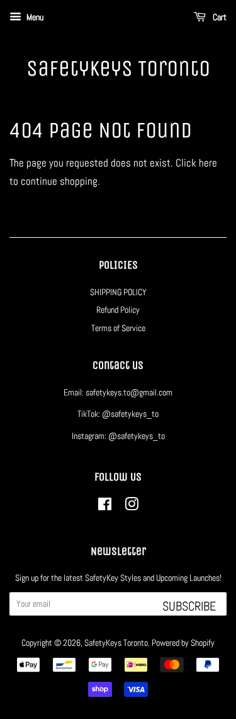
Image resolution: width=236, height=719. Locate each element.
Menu (34, 17)
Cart (219, 17)
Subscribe (189, 606)
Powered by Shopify (183, 642)
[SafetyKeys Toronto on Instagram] (131, 506)
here (208, 163)
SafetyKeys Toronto (118, 68)
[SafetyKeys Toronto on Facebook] (105, 506)
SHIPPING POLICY (118, 292)
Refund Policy (118, 309)
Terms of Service (118, 328)
